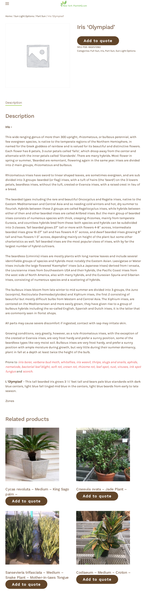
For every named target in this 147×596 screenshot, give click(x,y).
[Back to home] (73, 3)
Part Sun (41, 16)
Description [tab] (13, 102)
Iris (102, 50)
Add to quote (98, 40)
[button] (7, 3)
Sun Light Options (24, 16)
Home (8, 16)
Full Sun (94, 50)
